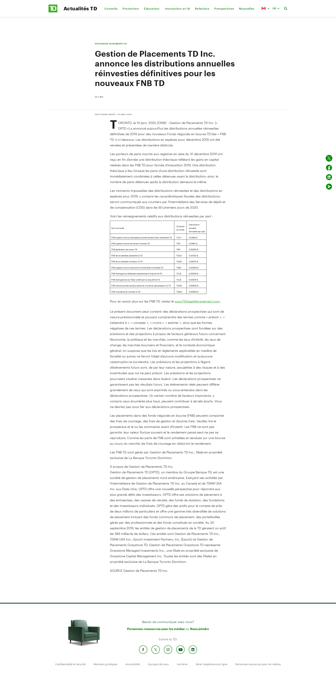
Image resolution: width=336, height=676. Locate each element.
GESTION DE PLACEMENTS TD (111, 43)
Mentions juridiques (105, 664)
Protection (131, 8)
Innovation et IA (177, 8)
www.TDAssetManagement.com (197, 301)
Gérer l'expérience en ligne (211, 664)
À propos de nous (158, 664)
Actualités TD (80, 8)
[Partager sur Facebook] (329, 167)
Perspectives (224, 8)
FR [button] (274, 8)
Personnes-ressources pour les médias (156, 629)
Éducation (152, 8)
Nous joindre (199, 629)
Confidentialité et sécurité (70, 664)
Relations (202, 8)
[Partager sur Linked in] (329, 177)
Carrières (182, 664)
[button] (265, 8)
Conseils (111, 8)
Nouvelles (246, 8)
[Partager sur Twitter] (329, 158)
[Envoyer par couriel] (329, 186)
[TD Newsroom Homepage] (52, 11)
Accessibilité (132, 664)
